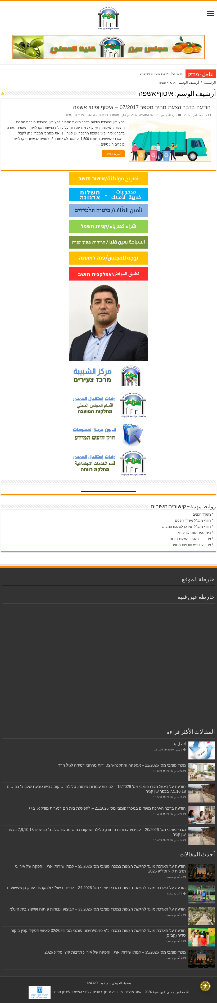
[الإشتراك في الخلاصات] (2, 93)
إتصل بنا (179, 743)
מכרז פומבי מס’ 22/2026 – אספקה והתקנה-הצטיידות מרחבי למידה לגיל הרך (122, 765)
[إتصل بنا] (201, 750)
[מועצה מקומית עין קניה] (108, 17)
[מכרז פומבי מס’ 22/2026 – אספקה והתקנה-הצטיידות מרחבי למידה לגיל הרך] (201, 772)
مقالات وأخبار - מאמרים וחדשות (118, 114)
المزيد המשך (113, 154)
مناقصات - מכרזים (86, 114)
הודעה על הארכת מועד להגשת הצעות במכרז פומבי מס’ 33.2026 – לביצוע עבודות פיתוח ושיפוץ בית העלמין (96, 909)
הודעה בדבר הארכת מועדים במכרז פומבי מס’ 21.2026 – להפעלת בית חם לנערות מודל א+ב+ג (107, 808)
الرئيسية (210, 83)
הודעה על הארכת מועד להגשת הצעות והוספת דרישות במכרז (144, 74)
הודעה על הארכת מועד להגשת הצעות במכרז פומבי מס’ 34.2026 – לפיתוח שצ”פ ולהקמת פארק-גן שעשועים (96, 887)
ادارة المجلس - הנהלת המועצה (158, 114)
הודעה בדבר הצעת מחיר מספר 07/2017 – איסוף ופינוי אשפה (142, 107)
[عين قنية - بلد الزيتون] (108, 47)
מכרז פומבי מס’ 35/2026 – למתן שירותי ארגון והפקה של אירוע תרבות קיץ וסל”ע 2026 (115, 952)
